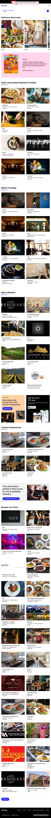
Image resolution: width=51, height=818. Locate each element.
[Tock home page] (4, 5)
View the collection (27, 70)
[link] (13, 99)
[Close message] (37, 3)
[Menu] (49, 5)
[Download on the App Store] (38, 407)
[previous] (40, 17)
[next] (44, 17)
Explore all (4, 84)
